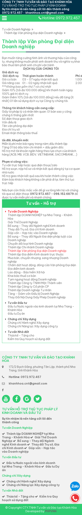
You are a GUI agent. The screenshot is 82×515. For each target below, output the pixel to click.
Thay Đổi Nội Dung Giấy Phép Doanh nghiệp (37, 297)
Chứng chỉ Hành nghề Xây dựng (28, 323)
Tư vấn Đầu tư (17, 303)
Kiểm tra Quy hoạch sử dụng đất (29, 339)
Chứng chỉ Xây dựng (22, 319)
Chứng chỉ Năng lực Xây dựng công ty (33, 326)
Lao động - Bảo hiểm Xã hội (26, 272)
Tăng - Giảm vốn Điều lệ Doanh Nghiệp (33, 294)
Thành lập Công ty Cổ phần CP (28, 286)
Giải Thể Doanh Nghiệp (23, 222)
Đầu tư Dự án (16, 313)
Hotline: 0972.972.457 (61, 18)
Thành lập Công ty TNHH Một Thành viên (35, 283)
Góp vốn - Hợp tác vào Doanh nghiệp (33, 233)
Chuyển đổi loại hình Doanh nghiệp (30, 243)
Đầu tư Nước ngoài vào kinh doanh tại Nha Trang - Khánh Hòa (28, 464)
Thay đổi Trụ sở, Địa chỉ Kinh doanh (31, 229)
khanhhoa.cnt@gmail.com (44, 12)
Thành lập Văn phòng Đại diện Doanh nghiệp (34, 33)
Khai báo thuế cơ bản (22, 276)
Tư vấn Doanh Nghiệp (17, 29)
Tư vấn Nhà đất (18, 332)
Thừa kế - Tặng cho (21, 335)
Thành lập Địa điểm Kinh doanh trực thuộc (36, 254)
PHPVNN (51, 511)
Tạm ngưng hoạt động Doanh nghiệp (32, 279)
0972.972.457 (12, 12)
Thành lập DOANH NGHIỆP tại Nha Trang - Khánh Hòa (28, 435)
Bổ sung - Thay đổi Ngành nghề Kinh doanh (36, 226)
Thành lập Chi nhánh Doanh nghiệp (31, 247)
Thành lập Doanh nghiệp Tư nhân (29, 290)
